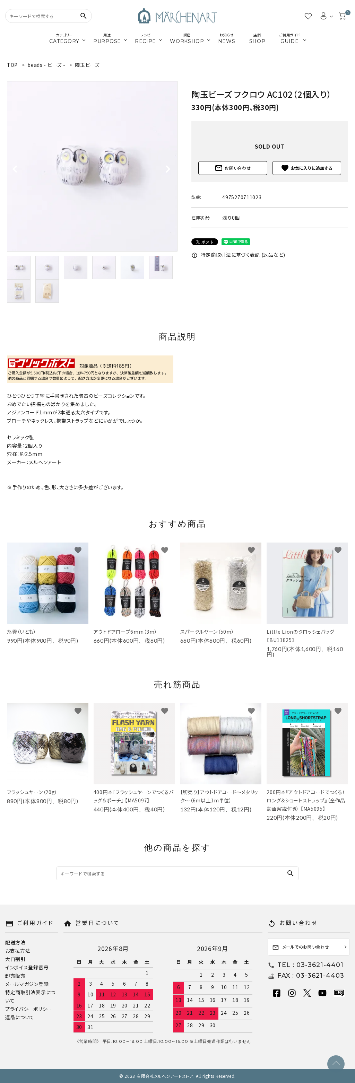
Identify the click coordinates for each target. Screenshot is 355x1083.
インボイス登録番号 (27, 967)
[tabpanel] (92, 166)
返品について (19, 1017)
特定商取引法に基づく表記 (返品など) (238, 254)
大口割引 (15, 959)
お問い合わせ (233, 168)
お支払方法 (18, 950)
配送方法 (15, 942)
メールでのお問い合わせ (300, 947)
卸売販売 (15, 975)
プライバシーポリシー (28, 1008)
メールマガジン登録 (27, 983)
